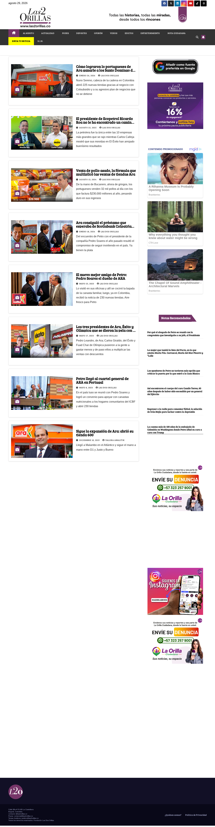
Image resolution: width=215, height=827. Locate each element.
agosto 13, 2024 (88, 179)
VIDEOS (113, 33)
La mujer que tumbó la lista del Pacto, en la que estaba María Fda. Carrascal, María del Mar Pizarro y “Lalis (175, 352)
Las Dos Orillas (110, 75)
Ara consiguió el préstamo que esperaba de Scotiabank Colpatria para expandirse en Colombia (104, 226)
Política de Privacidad (196, 814)
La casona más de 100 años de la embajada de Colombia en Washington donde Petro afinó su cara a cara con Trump (174, 429)
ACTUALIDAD (47, 33)
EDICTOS (129, 33)
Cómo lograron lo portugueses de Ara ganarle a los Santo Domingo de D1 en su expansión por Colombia (105, 70)
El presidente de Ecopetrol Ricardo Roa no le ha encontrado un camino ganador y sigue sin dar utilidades (105, 122)
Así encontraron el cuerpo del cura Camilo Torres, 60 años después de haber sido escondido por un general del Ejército (174, 391)
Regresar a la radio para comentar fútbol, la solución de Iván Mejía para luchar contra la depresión (174, 410)
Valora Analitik (114, 440)
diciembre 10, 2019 (89, 440)
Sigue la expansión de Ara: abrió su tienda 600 (105, 432)
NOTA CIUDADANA (176, 33)
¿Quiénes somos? (172, 814)
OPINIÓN (98, 33)
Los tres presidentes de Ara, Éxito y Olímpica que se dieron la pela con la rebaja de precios (106, 330)
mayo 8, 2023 (86, 387)
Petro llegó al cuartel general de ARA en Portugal (102, 380)
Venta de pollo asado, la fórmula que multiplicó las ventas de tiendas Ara (106, 172)
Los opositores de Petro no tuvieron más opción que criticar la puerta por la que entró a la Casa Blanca (173, 372)
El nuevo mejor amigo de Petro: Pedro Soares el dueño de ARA (101, 276)
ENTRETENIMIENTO (150, 33)
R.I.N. (40, 41)
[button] (197, 37)
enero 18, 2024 (87, 231)
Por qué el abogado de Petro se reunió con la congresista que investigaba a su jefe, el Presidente (173, 333)
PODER (65, 33)
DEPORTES (81, 33)
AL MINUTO (28, 33)
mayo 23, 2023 (87, 283)
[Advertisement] (175, 538)
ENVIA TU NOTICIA (21, 41)
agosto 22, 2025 (88, 127)
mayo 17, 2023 (86, 335)
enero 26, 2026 (87, 75)
